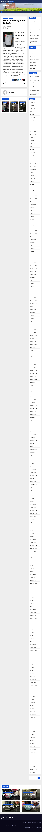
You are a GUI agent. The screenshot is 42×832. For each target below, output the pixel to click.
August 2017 (32, 417)
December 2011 (33, 615)
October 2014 (33, 516)
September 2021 (33, 274)
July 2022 (32, 245)
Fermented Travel (33, 50)
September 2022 (33, 239)
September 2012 (33, 589)
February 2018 (33, 399)
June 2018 (32, 388)
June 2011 (32, 632)
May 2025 (32, 146)
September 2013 (33, 554)
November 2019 (33, 338)
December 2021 (33, 265)
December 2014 (33, 510)
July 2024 (32, 175)
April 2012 (32, 603)
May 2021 (32, 286)
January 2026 (33, 123)
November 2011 (33, 618)
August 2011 (32, 626)
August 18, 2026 (7, 809)
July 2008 (32, 734)
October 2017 (33, 411)
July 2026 (32, 105)
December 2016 (33, 440)
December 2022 (33, 230)
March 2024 (32, 187)
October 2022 (33, 236)
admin (9, 26)
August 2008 (32, 731)
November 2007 (33, 758)
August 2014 (32, 522)
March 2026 (32, 117)
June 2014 (32, 527)
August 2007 (32, 766)
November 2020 (33, 303)
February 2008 (33, 749)
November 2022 (33, 233)
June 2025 (32, 143)
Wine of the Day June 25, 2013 (20, 83)
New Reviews (39, 822)
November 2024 (33, 163)
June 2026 (32, 108)
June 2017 (32, 423)
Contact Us (34, 822)
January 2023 (33, 227)
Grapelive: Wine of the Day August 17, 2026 (30, 807)
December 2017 (33, 405)
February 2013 (33, 574)
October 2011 (33, 621)
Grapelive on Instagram (35, 32)
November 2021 (33, 268)
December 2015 (33, 475)
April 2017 (32, 428)
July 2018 (32, 385)
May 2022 (32, 251)
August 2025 (32, 137)
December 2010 (33, 650)
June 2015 (32, 492)
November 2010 (33, 653)
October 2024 (33, 166)
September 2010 (33, 659)
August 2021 (32, 277)
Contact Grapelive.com (35, 24)
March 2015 (32, 501)
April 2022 (32, 254)
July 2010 (32, 664)
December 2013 (33, 545)
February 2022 (33, 259)
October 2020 (33, 306)
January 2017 (33, 437)
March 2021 (32, 292)
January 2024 (33, 192)
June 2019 (32, 353)
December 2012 (33, 580)
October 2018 (33, 376)
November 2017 (33, 408)
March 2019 (32, 361)
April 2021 (32, 289)
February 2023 (33, 225)
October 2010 (33, 656)
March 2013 (32, 571)
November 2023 (33, 198)
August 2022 (32, 242)
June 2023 (32, 213)
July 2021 (32, 280)
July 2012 (32, 594)
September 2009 (33, 693)
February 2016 (33, 469)
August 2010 (32, 661)
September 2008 (33, 728)
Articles (29, 822)
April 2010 (32, 673)
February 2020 (33, 329)
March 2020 (32, 326)
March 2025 (32, 152)
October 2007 (33, 760)
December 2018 (33, 370)
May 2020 (32, 321)
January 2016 (33, 472)
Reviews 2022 (33, 827)
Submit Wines (39, 829)
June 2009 (32, 702)
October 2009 (33, 691)
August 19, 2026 (27, 797)
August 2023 (32, 207)
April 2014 (32, 533)
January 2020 (33, 332)
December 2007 (33, 755)
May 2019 (32, 356)
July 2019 (32, 350)
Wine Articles (33, 62)
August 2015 (32, 487)
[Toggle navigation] (20, 12)
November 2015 (33, 478)
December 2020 (33, 300)
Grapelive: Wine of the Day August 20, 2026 (10, 795)
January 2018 (33, 402)
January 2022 (33, 262)
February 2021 (33, 294)
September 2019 (33, 344)
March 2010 (32, 676)
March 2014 (32, 536)
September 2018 (33, 379)
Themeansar (3, 826)
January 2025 (33, 158)
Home (23, 822)
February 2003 (33, 772)
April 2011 (32, 638)
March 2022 (32, 257)
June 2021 (32, 283)
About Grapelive (33, 21)
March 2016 (32, 466)
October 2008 (33, 725)
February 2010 (33, 679)
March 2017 (32, 431)
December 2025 (33, 126)
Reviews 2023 (38, 827)
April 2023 (32, 219)
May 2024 (32, 181)
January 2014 (33, 542)
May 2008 (32, 740)
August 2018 (32, 382)
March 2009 (32, 711)
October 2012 (33, 586)
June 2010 (32, 667)
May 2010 (32, 670)
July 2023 (32, 210)
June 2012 (32, 597)
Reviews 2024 (33, 829)
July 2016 (32, 455)
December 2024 (33, 160)
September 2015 (33, 484)
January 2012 (33, 612)
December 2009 (33, 685)
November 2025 (33, 128)
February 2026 (33, 120)
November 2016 (33, 443)
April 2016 (32, 463)
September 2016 (33, 449)
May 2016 (32, 460)
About (26, 822)
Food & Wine (32, 53)
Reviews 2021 (27, 827)
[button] (38, 11)
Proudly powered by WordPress (6, 825)
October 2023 (33, 201)
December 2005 (33, 769)
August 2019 (32, 347)
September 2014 (33, 519)
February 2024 (33, 190)
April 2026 (32, 114)
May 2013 (32, 565)
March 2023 (32, 222)
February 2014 (33, 539)
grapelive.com (7, 817)
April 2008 (32, 743)
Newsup (16, 825)
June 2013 (32, 562)
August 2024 (32, 172)
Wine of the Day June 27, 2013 (8, 83)
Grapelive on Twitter (34, 35)
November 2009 (33, 688)
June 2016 (32, 458)
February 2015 (33, 504)
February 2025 (33, 155)
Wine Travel (32, 68)
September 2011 (33, 624)
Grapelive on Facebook (35, 29)
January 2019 (33, 367)
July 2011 (32, 629)
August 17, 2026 (27, 809)
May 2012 (32, 600)
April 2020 (32, 324)
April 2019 (32, 359)
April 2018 (32, 393)
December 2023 (33, 195)
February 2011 (33, 644)
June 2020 (32, 318)
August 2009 (32, 696)
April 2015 (32, 498)
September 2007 (33, 763)
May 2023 (32, 216)
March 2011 (32, 641)
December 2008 (33, 720)
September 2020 (33, 309)
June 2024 (32, 178)
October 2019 (33, 341)
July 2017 (32, 420)
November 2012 (33, 583)
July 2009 (32, 699)
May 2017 (32, 425)
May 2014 (32, 530)
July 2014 (32, 525)
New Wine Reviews (34, 38)
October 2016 (33, 446)
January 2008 (33, 752)
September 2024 (33, 169)
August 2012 (32, 592)
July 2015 (32, 490)
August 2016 (32, 452)
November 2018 (33, 373)
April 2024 (32, 184)
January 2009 (33, 717)
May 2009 (32, 705)
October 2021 (33, 271)
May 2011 (32, 635)
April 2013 (32, 568)
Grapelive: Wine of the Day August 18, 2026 (10, 807)
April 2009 (32, 708)
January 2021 (33, 297)
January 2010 (33, 682)
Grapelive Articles (34, 26)
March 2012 (32, 606)
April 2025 (32, 149)
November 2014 (33, 513)
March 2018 (32, 396)
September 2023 (33, 204)
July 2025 (32, 140)
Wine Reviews (5, 102)
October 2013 (33, 551)
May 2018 (32, 391)
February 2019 (33, 364)
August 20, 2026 (7, 797)
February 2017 (33, 434)
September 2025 (33, 134)
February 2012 (33, 609)
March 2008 (32, 746)
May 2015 (32, 495)
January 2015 (33, 507)
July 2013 (32, 559)
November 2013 (33, 548)
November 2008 (33, 723)
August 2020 (32, 312)
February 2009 (33, 714)
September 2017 (33, 414)
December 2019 (33, 335)
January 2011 (33, 647)
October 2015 (33, 481)
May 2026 (32, 111)
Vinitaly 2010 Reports (34, 59)
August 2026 (32, 102)
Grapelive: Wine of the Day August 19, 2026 (30, 795)
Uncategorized (33, 56)
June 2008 (32, 737)
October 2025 (33, 131)
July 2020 (32, 315)
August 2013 (32, 557)
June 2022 (32, 248)
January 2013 (33, 577)
